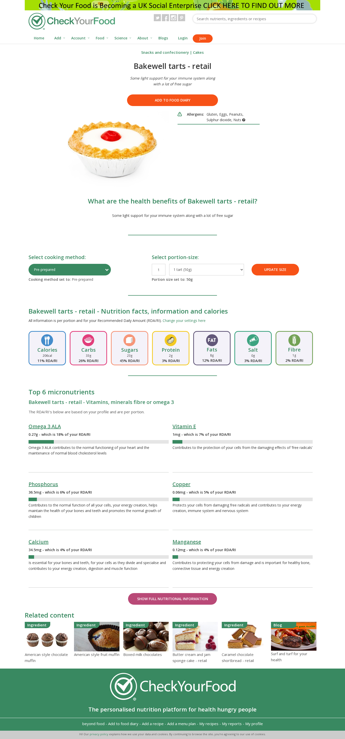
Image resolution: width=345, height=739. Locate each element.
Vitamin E (184, 426)
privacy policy (99, 734)
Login (183, 38)
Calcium (38, 541)
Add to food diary (172, 100)
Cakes (198, 52)
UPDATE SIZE (275, 269)
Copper (181, 484)
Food (100, 38)
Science (120, 38)
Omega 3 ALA (45, 426)
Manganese (187, 541)
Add (57, 38)
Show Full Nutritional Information (172, 598)
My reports (232, 723)
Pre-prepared (44, 269)
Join (202, 38)
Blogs (163, 38)
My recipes (208, 723)
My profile (254, 723)
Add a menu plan (181, 723)
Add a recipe (153, 723)
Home (39, 38)
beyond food (93, 723)
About (142, 38)
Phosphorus (43, 484)
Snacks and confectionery (165, 52)
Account (78, 38)
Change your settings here (184, 320)
